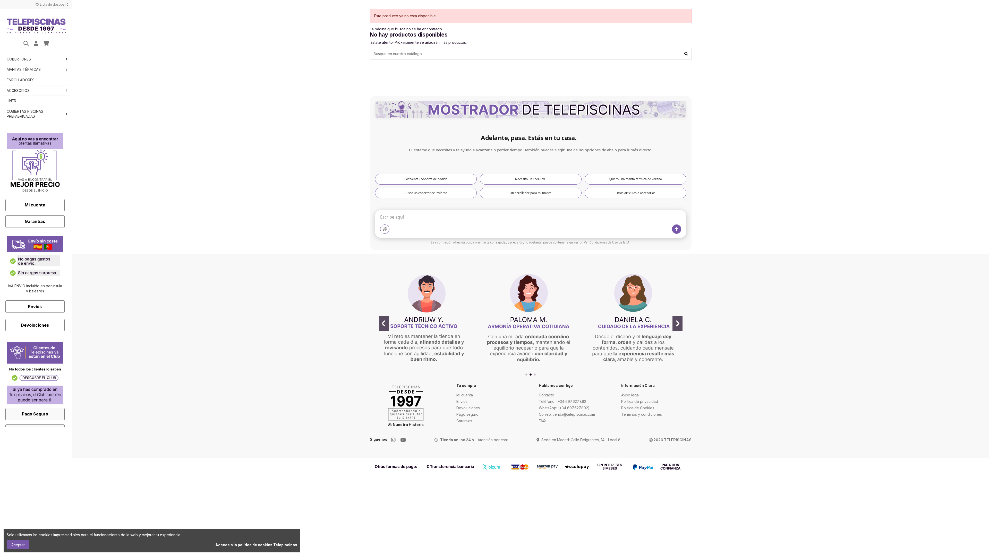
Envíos (35, 306)
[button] (526, 374)
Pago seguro (467, 414)
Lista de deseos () (54, 4)
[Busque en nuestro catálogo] (686, 53)
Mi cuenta (35, 204)
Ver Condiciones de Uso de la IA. (607, 242)
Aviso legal (630, 395)
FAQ (542, 421)
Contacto (546, 395)
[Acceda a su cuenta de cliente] (36, 44)
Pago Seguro (35, 413)
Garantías (35, 221)
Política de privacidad (639, 401)
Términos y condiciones (641, 414)
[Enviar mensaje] (676, 229)
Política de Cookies (637, 408)
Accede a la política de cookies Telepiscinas (256, 545)
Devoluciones (35, 325)
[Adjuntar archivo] (384, 229)
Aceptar (18, 545)
